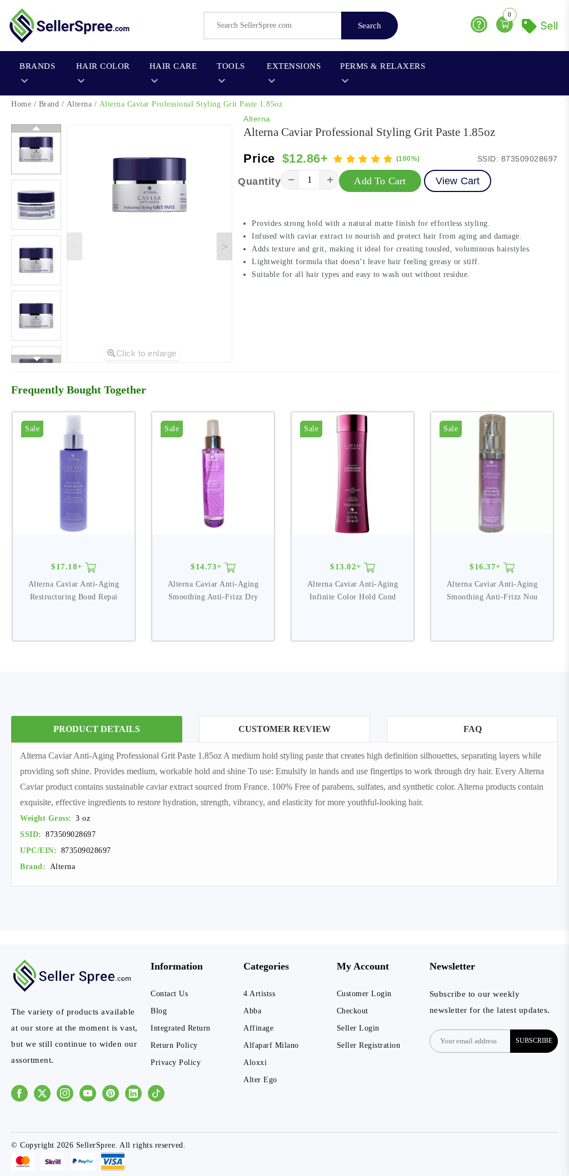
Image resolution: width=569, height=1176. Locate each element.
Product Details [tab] (96, 729)
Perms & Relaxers (382, 66)
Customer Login (364, 994)
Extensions (294, 66)
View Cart (458, 180)
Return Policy (174, 1045)
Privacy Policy (176, 1062)
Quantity (259, 181)
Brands (37, 66)
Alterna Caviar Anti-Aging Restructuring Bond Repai (73, 590)
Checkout (352, 1011)
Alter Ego (260, 1080)
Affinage (258, 1028)
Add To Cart (380, 180)
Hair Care (173, 66)
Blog (159, 1011)
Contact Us (169, 994)
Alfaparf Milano (271, 1045)
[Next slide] (224, 246)
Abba (252, 1011)
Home (21, 104)
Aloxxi (255, 1062)
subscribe (534, 1040)
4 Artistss (259, 994)
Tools (231, 66)
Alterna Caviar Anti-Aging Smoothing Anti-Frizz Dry (213, 590)
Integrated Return (181, 1028)
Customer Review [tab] (284, 729)
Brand (49, 104)
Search (369, 25)
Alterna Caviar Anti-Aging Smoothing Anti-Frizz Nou (492, 590)
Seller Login (358, 1028)
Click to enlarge (146, 353)
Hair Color (103, 66)
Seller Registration (369, 1045)
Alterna (79, 104)
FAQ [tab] (472, 729)
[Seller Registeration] (541, 24)
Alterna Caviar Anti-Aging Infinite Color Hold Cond (352, 590)
